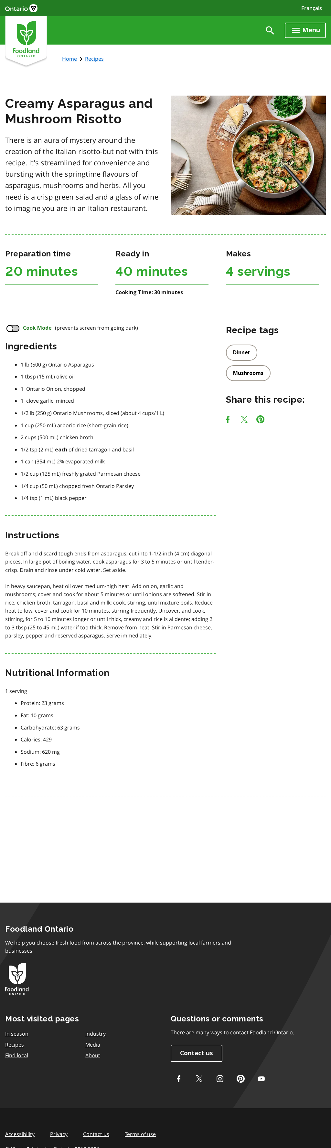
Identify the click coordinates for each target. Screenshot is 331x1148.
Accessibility (20, 1134)
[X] (244, 420)
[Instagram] (220, 1078)
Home (69, 58)
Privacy (59, 1134)
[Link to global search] (270, 30)
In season (16, 1033)
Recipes (94, 58)
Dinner (241, 352)
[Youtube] (261, 1078)
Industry (95, 1033)
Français (311, 8)
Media (92, 1044)
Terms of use (140, 1134)
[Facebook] (228, 420)
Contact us (196, 1053)
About (92, 1055)
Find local (16, 1055)
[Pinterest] (260, 420)
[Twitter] (199, 1078)
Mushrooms (248, 373)
